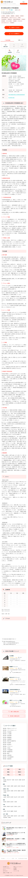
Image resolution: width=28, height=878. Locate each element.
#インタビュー (13, 847)
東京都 (4, 779)
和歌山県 (23, 786)
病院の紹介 (6, 46)
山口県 (19, 806)
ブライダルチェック (5, 22)
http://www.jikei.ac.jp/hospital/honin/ (17, 94)
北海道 (4, 790)
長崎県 (12, 815)
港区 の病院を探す (15, 711)
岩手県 (15, 790)
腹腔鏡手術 (10, 19)
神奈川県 (9, 779)
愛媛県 (12, 811)
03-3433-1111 (11, 97)
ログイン (4, 869)
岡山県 (12, 806)
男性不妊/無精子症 (5, 17)
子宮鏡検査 (12, 22)
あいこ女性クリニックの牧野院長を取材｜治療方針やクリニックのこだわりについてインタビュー (16, 845)
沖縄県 (9, 817)
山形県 (4, 792)
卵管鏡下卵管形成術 (16, 19)
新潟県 (12, 797)
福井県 (22, 797)
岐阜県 (12, 801)
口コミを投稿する (15, 33)
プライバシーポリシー (6, 868)
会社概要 (15, 868)
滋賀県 (15, 786)
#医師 (12, 835)
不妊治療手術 (4, 19)
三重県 (15, 801)
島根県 (8, 806)
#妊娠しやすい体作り (13, 852)
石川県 (19, 797)
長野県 (8, 797)
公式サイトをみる (15, 27)
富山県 (15, 797)
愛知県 (4, 801)
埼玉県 (16, 779)
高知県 (15, 811)
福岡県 (4, 815)
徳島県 (4, 811)
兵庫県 (12, 786)
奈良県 (19, 786)
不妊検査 (23, 19)
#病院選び (8, 835)
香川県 (8, 811)
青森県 (19, 790)
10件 (12, 9)
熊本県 (15, 815)
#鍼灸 (8, 852)
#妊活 (18, 852)
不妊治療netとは (6, 866)
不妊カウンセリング (13, 17)
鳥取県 (4, 806)
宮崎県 (22, 815)
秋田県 (22, 790)
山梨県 (4, 797)
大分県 (19, 815)
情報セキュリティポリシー (18, 866)
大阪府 (4, 786)
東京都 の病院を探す (15, 716)
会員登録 (15, 869)
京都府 (8, 786)
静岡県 (8, 801)
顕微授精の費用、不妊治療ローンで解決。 (16, 838)
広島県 (15, 806)
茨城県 (20, 779)
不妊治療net (8, 875)
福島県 (8, 790)
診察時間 (10, 52)
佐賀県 (8, 815)
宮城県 (12, 790)
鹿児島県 (5, 817)
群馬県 (4, 781)
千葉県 (12, 779)
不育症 (19, 17)
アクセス (18, 52)
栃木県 (23, 779)
